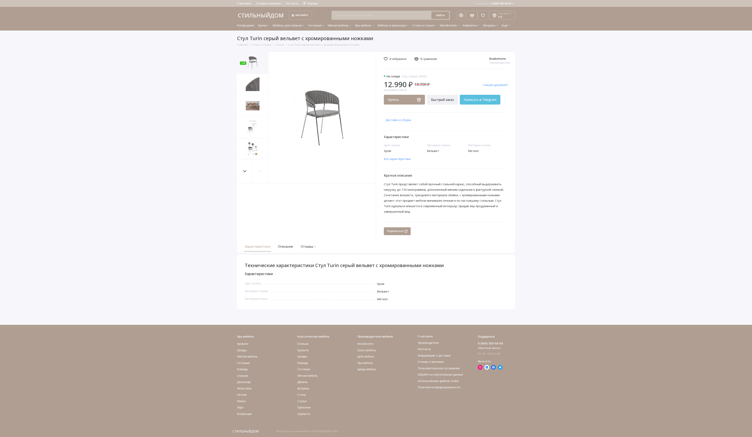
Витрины (303, 388)
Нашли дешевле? (495, 85)
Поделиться (395, 231)
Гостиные (315, 25)
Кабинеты (470, 25)
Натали (242, 394)
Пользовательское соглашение (439, 368)
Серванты (303, 414)
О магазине (244, 3)
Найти (440, 15)
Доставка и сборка (398, 120)
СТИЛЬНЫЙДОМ (261, 15)
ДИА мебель (365, 356)
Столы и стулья (423, 25)
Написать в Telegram (480, 100)
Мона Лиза (244, 388)
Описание (285, 246)
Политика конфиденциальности (439, 387)
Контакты (292, 3)
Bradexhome (497, 58)
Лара (240, 407)
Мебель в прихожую (391, 25)
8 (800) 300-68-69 (493, 3)
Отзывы (308, 246)
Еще (505, 25)
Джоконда (244, 382)
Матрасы (489, 25)
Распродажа (245, 25)
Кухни (262, 25)
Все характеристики (397, 159)
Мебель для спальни (287, 25)
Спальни (302, 344)
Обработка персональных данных (440, 374)
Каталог (302, 15)
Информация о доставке (434, 355)
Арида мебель (366, 369)
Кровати (242, 344)
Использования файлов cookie (438, 381)
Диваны (302, 382)
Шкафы (242, 350)
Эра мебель (363, 25)
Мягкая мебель (338, 25)
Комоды (242, 369)
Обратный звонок (489, 348)
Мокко (241, 401)
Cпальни (242, 375)
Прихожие (304, 407)
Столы (301, 394)
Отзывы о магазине (268, 3)
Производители (428, 343)
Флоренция (244, 414)
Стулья (302, 401)
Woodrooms (448, 25)
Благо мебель (366, 350)
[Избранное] (483, 15)
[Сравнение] (472, 15)
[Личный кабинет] (461, 15)
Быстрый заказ (442, 100)
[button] (245, 171)
